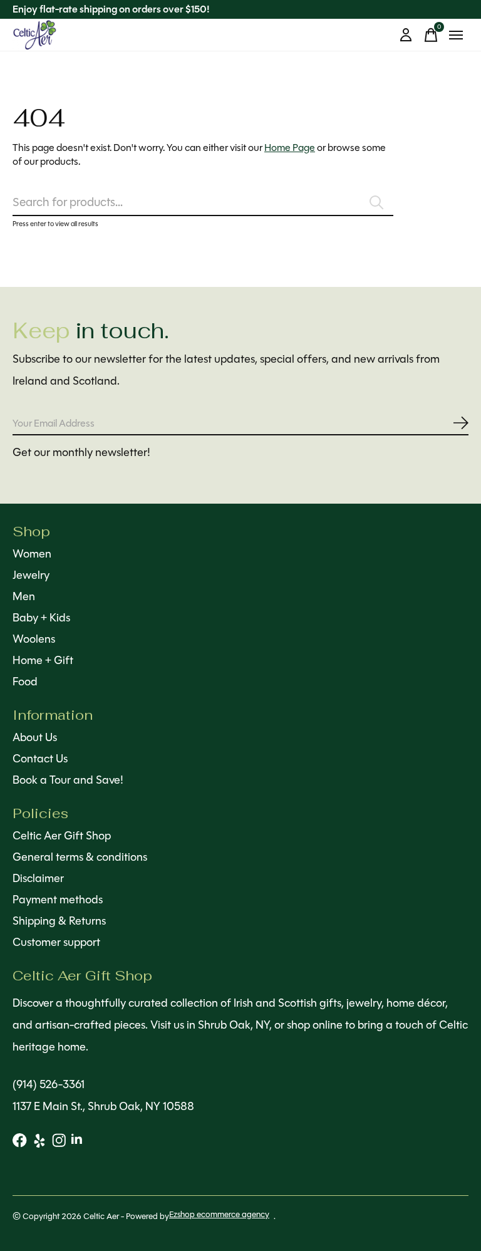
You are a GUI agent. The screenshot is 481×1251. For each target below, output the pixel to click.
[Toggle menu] (455, 35)
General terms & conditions (80, 857)
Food (25, 681)
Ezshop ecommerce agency (219, 1214)
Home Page (289, 147)
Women (32, 554)
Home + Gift (43, 660)
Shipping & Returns (59, 921)
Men (24, 596)
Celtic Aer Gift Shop (62, 836)
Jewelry (31, 575)
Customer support (56, 942)
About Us (35, 737)
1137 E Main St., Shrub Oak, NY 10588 (103, 1106)
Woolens (34, 639)
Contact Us (40, 758)
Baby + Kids (41, 618)
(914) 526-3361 (49, 1084)
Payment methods (58, 899)
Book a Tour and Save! (68, 780)
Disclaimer (38, 878)
